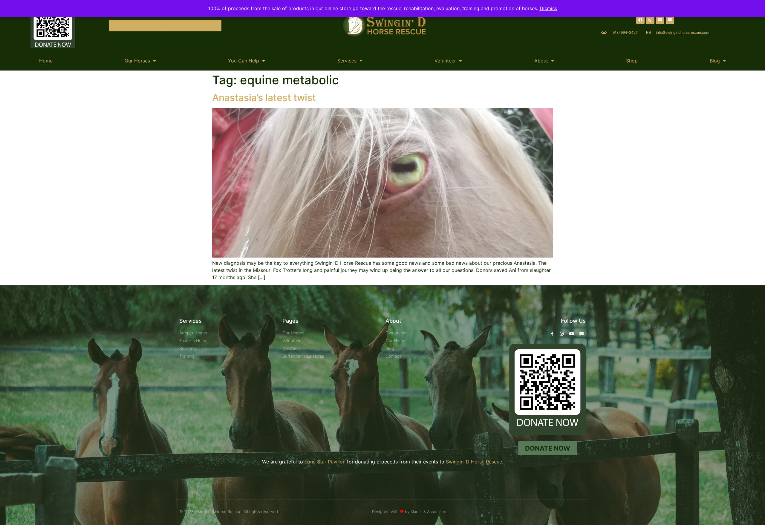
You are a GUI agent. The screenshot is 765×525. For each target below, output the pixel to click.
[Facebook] (640, 20)
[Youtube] (660, 20)
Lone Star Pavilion (325, 462)
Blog (715, 61)
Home (46, 61)
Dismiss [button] (548, 8)
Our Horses (137, 61)
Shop (632, 61)
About (541, 61)
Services (347, 61)
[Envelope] (670, 20)
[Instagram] (650, 20)
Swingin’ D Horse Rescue (474, 462)
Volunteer (445, 61)
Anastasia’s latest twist (264, 97)
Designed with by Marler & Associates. (410, 511)
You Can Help (243, 61)
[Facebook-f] (552, 334)
